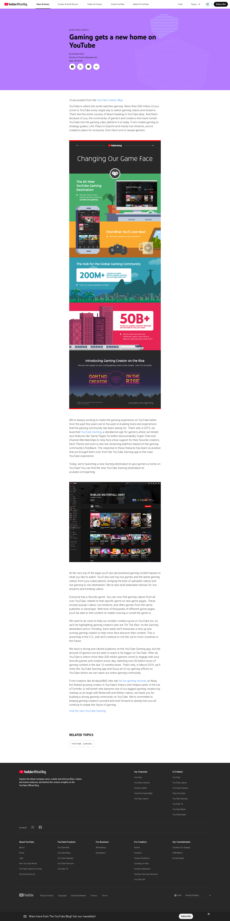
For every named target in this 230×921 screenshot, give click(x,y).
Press (21, 853)
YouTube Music (179, 809)
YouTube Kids (63, 847)
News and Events (79, 30)
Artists (137, 847)
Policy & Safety (46, 896)
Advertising (101, 847)
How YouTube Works (28, 863)
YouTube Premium (66, 863)
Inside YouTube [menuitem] (117, 4)
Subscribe (221, 4)
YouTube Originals (65, 858)
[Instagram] (32, 827)
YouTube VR (139, 879)
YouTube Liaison (141, 799)
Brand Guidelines (78, 896)
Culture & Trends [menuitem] (94, 4)
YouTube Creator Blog (110, 100)
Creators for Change (181, 847)
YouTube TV (177, 804)
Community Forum (27, 874)
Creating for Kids (141, 863)
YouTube (138, 777)
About (21, 847)
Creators (138, 853)
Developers (101, 853)
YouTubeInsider (179, 815)
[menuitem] (180, 4)
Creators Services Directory (146, 874)
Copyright (62, 896)
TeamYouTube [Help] (143, 793)
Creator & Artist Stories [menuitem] (68, 4)
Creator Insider (140, 788)
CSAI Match (177, 853)
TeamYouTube (178, 793)
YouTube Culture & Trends (30, 869)
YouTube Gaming (91, 432)
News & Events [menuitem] (43, 4)
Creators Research (142, 869)
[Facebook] (40, 827)
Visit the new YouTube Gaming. (87, 711)
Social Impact (178, 858)
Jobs (21, 858)
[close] (209, 914)
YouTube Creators (142, 783)
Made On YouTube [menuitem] (141, 4)
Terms (105, 896)
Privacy (94, 896)
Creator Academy (141, 858)
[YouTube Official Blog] (16, 4)
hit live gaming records (132, 680)
